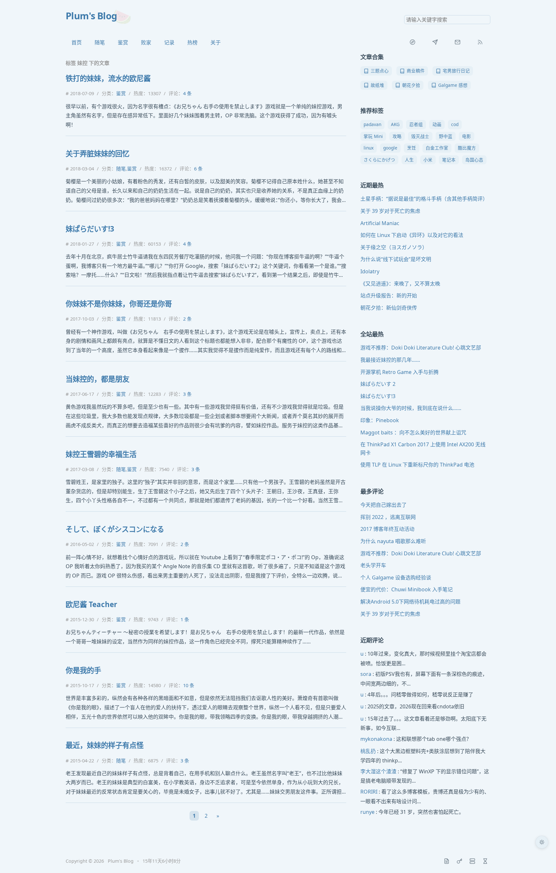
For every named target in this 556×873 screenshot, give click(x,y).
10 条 (188, 685)
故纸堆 (377, 85)
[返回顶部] (541, 858)
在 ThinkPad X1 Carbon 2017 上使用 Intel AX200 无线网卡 (423, 448)
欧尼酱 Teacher (91, 604)
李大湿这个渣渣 (378, 771)
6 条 (198, 168)
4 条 (187, 93)
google (390, 148)
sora (365, 673)
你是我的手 (83, 670)
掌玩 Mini (373, 136)
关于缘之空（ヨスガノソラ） (393, 247)
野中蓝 (445, 136)
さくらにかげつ (379, 160)
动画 (436, 124)
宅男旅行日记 (456, 71)
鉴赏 (123, 42)
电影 (466, 136)
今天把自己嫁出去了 (383, 504)
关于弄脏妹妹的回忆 (97, 154)
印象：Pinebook (379, 420)
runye (367, 811)
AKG (395, 124)
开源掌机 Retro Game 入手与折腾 (399, 372)
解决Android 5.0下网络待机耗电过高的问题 (410, 601)
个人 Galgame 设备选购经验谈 (395, 577)
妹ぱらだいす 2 (377, 383)
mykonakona (376, 738)
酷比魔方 (467, 148)
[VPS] (472, 861)
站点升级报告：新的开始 (388, 295)
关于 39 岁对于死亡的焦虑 (390, 210)
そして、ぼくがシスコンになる (115, 529)
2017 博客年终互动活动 (387, 528)
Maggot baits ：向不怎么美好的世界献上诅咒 (413, 432)
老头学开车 (373, 565)
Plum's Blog (91, 15)
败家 (146, 42)
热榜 (192, 42)
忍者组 (416, 124)
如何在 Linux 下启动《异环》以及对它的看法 (411, 235)
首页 (76, 42)
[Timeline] (485, 861)
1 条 (185, 619)
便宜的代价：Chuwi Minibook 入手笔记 (406, 589)
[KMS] (459, 861)
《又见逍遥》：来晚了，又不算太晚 (400, 283)
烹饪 (411, 148)
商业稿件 (416, 71)
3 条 (187, 394)
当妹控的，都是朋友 (97, 379)
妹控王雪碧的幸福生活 (101, 454)
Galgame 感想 (453, 85)
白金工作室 (437, 148)
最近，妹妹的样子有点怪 (105, 745)
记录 (169, 42)
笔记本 (449, 160)
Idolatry (369, 271)
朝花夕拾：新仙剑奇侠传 (388, 307)
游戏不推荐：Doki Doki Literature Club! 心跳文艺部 (420, 347)
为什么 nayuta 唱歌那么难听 (393, 541)
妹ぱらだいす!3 (90, 229)
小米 (427, 160)
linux (369, 148)
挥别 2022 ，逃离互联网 (388, 517)
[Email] (457, 42)
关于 (215, 42)
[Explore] (412, 42)
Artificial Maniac (379, 223)
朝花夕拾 (411, 85)
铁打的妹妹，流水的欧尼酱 (108, 78)
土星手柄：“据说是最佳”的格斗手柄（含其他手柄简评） (424, 198)
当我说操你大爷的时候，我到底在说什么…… (410, 408)
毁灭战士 (420, 136)
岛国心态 (474, 160)
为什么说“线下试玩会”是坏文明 (395, 259)
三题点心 (380, 71)
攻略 (397, 136)
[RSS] (480, 42)
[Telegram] (435, 42)
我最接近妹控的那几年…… (390, 359)
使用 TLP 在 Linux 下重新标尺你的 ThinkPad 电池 (417, 464)
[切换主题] (541, 842)
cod (455, 124)
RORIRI (368, 791)
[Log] (446, 861)
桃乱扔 (368, 751)
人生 (409, 160)
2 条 (187, 318)
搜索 (485, 19)
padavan (372, 124)
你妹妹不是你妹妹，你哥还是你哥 (119, 304)
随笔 (100, 42)
